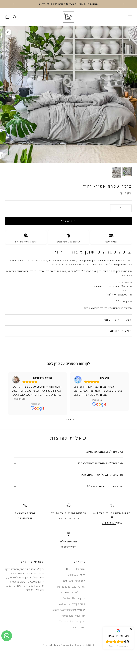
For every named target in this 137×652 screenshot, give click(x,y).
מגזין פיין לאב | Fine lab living (70, 587)
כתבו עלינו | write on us (73, 592)
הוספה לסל (68, 221)
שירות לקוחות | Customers (71, 604)
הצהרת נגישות (78, 627)
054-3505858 (25, 518)
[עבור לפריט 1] (127, 171)
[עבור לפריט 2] (116, 172)
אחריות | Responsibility (73, 616)
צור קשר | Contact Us (73, 598)
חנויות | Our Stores (75, 575)
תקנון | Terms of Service (72, 621)
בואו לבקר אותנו (68, 547)
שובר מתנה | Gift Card (74, 581)
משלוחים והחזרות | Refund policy (68, 610)
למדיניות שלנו (109, 523)
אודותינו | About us (75, 569)
